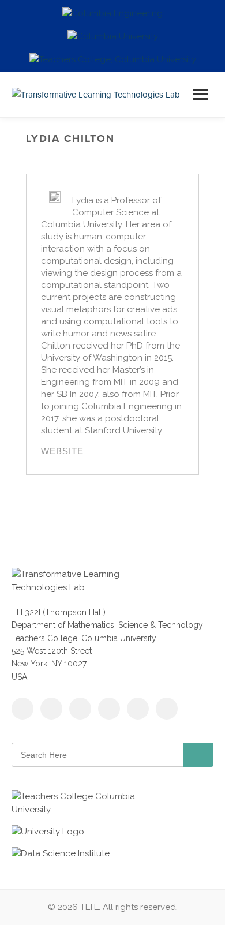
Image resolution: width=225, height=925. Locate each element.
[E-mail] (167, 709)
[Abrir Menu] (200, 94)
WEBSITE (62, 451)
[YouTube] (80, 709)
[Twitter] (51, 709)
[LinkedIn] (109, 709)
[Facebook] (22, 709)
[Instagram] (138, 709)
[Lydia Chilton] (55, 197)
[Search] (198, 755)
